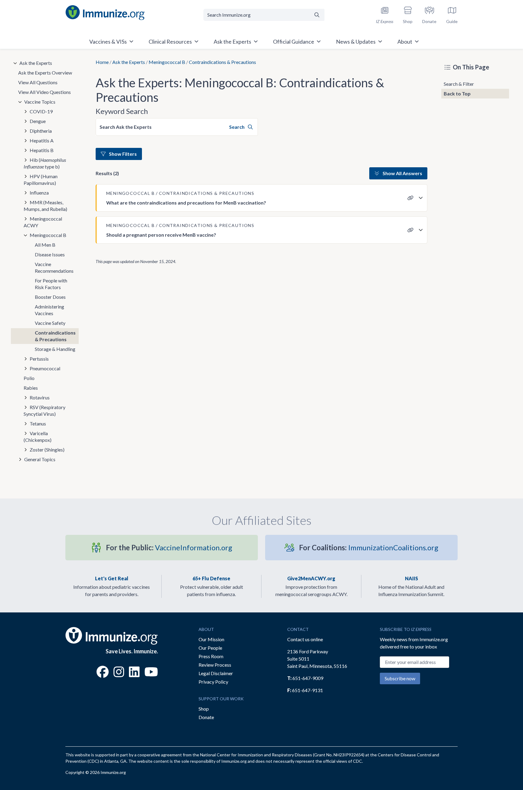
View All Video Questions (44, 92)
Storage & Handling (55, 349)
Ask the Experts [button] (232, 41)
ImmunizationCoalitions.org (368, 547)
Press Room (211, 656)
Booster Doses (50, 297)
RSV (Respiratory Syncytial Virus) (44, 410)
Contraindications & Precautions (55, 336)
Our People (210, 648)
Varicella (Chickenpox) (37, 436)
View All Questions (38, 82)
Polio (29, 378)
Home (102, 62)
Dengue (38, 121)
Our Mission (211, 639)
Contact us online (305, 639)
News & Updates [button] (356, 41)
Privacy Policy (213, 682)
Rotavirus (40, 397)
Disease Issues (50, 254)
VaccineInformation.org (169, 547)
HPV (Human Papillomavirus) (41, 179)
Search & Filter (459, 84)
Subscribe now (400, 678)
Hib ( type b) (45, 163)
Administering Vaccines (49, 310)
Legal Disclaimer (216, 673)
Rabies (31, 388)
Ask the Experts (128, 62)
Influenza (39, 192)
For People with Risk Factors (51, 284)
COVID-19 (41, 111)
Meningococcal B (167, 62)
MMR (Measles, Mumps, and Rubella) (45, 205)
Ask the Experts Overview (45, 72)
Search (237, 127)
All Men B (45, 245)
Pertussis (39, 359)
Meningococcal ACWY (43, 222)
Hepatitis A (42, 140)
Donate (206, 717)
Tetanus (38, 423)
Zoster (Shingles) (47, 449)
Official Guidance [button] (293, 41)
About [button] (404, 41)
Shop (204, 709)
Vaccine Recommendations (54, 267)
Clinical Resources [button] (170, 41)
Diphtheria (41, 131)
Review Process (215, 665)
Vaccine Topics (39, 102)
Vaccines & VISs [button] (108, 41)
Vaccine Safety (50, 323)
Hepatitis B (42, 150)
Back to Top (457, 93)
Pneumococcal (45, 368)
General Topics (39, 459)
